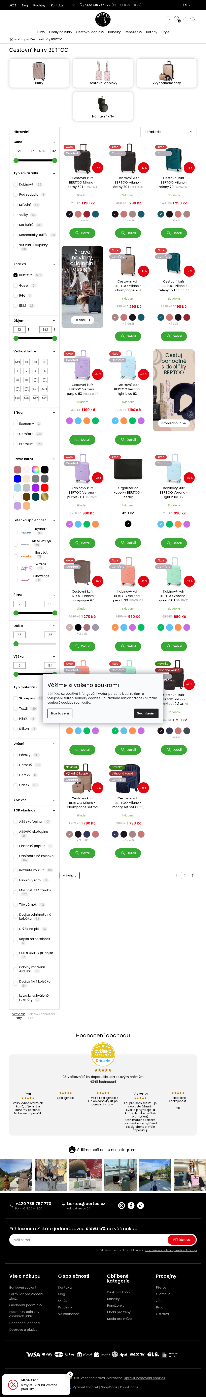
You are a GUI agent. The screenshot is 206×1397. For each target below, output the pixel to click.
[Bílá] (17, 496)
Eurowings (41, 578)
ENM (26, 305)
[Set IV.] (27, 397)
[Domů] (11, 39)
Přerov (161, 1287)
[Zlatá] (45, 496)
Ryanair (41, 531)
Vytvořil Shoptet (85, 1387)
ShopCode (109, 1387)
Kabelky (113, 1299)
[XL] (45, 370)
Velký (27, 214)
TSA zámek (31, 904)
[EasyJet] (23, 555)
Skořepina (31, 698)
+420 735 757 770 (33, 1203)
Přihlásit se (181, 1239)
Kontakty (57, 5)
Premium (30, 444)
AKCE (12, 5)
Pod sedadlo (31, 194)
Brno (159, 1307)
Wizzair (40, 566)
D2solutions (129, 1387)
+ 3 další (128, 220)
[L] (36, 370)
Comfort (30, 434)
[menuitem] (41, 32)
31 (193, 876)
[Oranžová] (27, 505)
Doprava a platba (23, 1330)
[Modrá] (17, 478)
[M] (27, 370)
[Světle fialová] (17, 505)
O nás (62, 1301)
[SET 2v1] (36, 379)
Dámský (29, 765)
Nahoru (71, 876)
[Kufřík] (17, 361)
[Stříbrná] (27, 487)
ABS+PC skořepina (33, 833)
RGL (25, 295)
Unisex (28, 785)
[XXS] (27, 361)
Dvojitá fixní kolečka (34, 983)
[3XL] (27, 379)
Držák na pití (32, 929)
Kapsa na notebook (34, 941)
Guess (26, 285)
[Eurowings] (22, 579)
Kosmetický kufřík (37, 235)
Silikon (27, 728)
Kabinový (30, 184)
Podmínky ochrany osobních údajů (24, 1314)
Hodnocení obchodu (25, 1323)
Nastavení (60, 713)
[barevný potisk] (36, 469)
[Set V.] (36, 397)
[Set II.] (45, 388)
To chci (79, 320)
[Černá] (45, 469)
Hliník (26, 718)
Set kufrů (30, 224)
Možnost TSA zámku (35, 892)
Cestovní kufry (118, 1292)
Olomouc (163, 1294)
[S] (17, 370)
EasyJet (41, 554)
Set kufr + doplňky (33, 247)
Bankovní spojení (22, 1287)
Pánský (28, 755)
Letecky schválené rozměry (34, 997)
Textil (27, 708)
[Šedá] (36, 478)
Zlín (159, 1301)
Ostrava (162, 1314)
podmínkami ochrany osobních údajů (170, 1250)
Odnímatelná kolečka (36, 858)
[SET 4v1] (17, 388)
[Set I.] (36, 388)
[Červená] (45, 487)
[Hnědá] (27, 496)
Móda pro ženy (119, 1312)
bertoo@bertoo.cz (86, 1203)
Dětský (27, 775)
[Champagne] (27, 478)
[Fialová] (36, 487)
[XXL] (17, 379)
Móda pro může (119, 1319)
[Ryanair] (23, 532)
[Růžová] (17, 469)
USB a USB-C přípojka (36, 955)
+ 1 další (82, 220)
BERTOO (30, 275)
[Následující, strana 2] (184, 875)
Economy (29, 423)
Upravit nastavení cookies (144, 1378)
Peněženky (115, 1305)
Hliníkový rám (33, 880)
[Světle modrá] (17, 487)
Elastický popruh (35, 846)
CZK (185, 5)
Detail (85, 233)
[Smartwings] (21, 544)
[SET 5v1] (27, 388)
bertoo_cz (121, 1205)
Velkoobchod (68, 1314)
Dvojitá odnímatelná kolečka (35, 916)
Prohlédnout (171, 423)
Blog (25, 5)
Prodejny (39, 5)
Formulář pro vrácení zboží (26, 1296)
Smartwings (41, 542)
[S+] (45, 361)
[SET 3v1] (45, 379)
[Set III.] (17, 397)
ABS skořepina (34, 821)
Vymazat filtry (18, 1016)
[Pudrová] (27, 469)
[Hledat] (169, 18)
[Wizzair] (23, 567)
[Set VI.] (45, 397)
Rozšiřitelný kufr (35, 870)
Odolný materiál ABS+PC (32, 969)
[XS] (36, 361)
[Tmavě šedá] (45, 478)
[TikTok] (140, 1205)
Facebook (131, 1205)
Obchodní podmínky (25, 1305)
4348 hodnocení (103, 1081)
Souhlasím (146, 713)
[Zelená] (36, 496)
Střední (28, 204)
